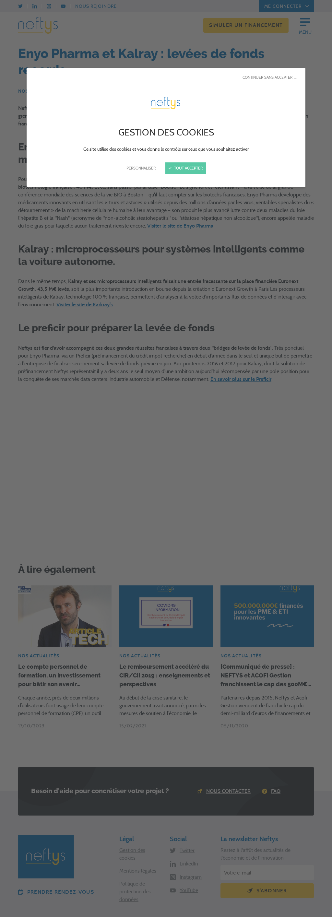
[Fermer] (166, 458)
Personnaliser (141, 168)
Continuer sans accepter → (270, 77)
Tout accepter (188, 168)
